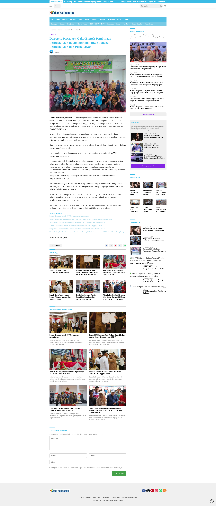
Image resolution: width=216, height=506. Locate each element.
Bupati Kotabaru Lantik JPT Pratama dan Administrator (69, 216)
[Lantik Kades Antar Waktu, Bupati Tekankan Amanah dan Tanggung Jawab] (61, 286)
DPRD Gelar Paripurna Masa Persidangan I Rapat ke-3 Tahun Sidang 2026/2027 (77, 222)
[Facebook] (144, 491)
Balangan (54, 24)
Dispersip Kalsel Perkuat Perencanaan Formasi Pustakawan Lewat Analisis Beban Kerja (161, 192)
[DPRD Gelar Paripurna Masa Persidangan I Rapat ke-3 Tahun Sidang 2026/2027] (114, 261)
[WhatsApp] (160, 491)
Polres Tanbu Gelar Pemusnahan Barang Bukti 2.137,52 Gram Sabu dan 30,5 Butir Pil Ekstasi (146, 76)
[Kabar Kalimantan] (62, 12)
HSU (103, 24)
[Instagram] (156, 491)
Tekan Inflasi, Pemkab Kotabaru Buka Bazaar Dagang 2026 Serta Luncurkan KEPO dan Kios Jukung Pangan (87, 232)
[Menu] (51, 6)
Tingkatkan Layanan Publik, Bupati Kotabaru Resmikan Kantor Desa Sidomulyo (78, 229)
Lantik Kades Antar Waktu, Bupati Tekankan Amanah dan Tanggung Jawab (76, 225)
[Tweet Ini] (111, 245)
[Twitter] (148, 491)
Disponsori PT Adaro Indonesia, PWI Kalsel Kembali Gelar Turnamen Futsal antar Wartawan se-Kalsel (153, 147)
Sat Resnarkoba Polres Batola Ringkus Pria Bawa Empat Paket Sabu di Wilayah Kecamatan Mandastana (147, 100)
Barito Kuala (82, 24)
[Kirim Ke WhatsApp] (124, 245)
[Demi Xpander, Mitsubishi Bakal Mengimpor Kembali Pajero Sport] (137, 157)
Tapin (118, 24)
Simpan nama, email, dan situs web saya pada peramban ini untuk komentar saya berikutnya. (86, 468)
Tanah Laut (149, 24)
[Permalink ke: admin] (51, 51)
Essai (80, 19)
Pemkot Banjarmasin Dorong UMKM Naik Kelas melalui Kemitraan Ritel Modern (147, 209)
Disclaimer (116, 497)
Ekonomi (73, 19)
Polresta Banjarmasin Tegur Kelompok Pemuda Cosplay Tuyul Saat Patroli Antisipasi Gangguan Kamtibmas (146, 92)
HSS (91, 24)
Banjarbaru (71, 24)
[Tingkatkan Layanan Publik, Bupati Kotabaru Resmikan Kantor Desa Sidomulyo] (88, 286)
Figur (87, 19)
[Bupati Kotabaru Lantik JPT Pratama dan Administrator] (61, 261)
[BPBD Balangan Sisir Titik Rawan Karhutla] (161, 202)
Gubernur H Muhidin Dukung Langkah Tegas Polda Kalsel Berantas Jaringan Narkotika (148, 68)
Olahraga (111, 19)
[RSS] (164, 491)
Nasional (103, 19)
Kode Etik (96, 497)
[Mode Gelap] (165, 6)
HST (97, 24)
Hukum (94, 19)
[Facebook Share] (106, 245)
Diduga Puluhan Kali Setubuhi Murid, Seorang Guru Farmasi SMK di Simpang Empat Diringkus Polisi (134, 192)
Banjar (62, 24)
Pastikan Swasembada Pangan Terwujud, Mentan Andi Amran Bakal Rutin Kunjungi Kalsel (153, 137)
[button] (161, 6)
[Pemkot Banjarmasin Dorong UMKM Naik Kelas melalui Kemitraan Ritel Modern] (148, 202)
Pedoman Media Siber (130, 497)
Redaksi (81, 497)
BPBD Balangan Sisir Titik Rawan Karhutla (161, 209)
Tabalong (110, 24)
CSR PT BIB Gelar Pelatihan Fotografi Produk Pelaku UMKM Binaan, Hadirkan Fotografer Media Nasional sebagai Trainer (135, 209)
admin (56, 51)
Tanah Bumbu (137, 24)
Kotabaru (126, 24)
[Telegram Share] (120, 245)
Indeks (57, 6)
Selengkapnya (147, 114)
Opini (119, 19)
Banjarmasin (55, 19)
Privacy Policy (106, 497)
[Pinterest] (152, 491)
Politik (126, 19)
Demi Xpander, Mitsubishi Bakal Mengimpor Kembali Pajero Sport (153, 157)
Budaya (65, 19)
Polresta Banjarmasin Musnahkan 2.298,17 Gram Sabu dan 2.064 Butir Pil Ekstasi (147, 108)
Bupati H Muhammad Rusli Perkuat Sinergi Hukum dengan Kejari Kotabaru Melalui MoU (81, 219)
